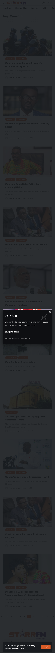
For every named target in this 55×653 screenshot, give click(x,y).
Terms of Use (18, 648)
